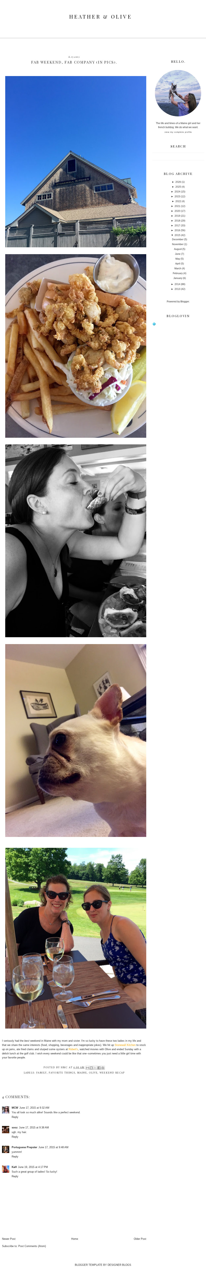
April (177, 263)
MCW (15, 1107)
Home (74, 1238)
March (177, 268)
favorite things (62, 1073)
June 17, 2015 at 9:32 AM (34, 1107)
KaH (14, 1167)
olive (93, 1073)
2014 (177, 284)
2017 (177, 225)
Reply (15, 1117)
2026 (178, 182)
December (177, 239)
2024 (177, 191)
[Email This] (87, 1068)
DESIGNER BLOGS (119, 1264)
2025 (178, 186)
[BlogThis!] (91, 1068)
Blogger (184, 301)
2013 (177, 289)
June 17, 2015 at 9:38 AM (34, 1127)
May (177, 258)
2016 (177, 230)
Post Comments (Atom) (32, 1246)
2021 (177, 206)
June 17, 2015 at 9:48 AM (53, 1147)
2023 (177, 196)
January (177, 278)
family (41, 1073)
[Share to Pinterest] (103, 1068)
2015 (177, 235)
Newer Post (8, 1238)
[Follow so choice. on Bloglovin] (154, 324)
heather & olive (100, 16)
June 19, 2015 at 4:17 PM (33, 1167)
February (178, 273)
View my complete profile (178, 132)
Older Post (140, 1238)
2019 (177, 215)
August (178, 249)
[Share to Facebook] (99, 1068)
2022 (178, 201)
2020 (177, 211)
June (177, 254)
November (177, 244)
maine (82, 1073)
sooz (15, 1127)
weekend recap (112, 1073)
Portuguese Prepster (24, 1147)
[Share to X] (95, 1068)
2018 (177, 220)
